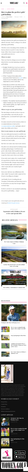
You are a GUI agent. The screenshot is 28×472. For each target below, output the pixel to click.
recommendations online (8, 126)
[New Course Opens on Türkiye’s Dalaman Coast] (14, 232)
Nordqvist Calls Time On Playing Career (10, 322)
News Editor (9, 17)
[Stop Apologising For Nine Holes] (5, 337)
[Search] (24, 3)
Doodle (21, 78)
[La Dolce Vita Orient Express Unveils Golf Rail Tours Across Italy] (14, 255)
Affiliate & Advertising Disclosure (8, 411)
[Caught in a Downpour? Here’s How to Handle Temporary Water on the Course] (5, 345)
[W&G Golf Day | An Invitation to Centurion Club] (14, 278)
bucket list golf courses (13, 203)
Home (2, 8)
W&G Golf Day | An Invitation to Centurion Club (14, 287)
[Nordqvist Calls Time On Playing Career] (14, 312)
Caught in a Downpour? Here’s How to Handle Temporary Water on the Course (18, 345)
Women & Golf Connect (10, 399)
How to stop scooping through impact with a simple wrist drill (18, 328)
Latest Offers (10, 8)
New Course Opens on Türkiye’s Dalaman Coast (18, 352)
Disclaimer (3, 406)
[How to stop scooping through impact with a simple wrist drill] (5, 329)
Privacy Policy (4, 401)
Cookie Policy (4, 404)
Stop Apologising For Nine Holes (18, 335)
